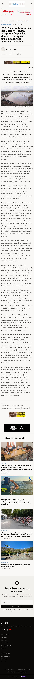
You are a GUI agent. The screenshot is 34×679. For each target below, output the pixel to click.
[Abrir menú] (2, 3)
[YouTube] (10, 630)
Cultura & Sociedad (6, 645)
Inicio (4, 21)
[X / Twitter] (5, 630)
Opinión (3, 648)
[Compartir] (17, 54)
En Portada (4, 637)
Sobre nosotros (5, 656)
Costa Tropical (5, 643)
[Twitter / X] (13, 54)
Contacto (4, 659)
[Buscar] (31, 3)
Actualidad (4, 640)
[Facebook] (10, 54)
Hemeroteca (4, 662)
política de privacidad (17, 611)
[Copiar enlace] (21, 54)
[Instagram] (7, 630)
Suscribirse (16, 606)
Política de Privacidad (9, 669)
